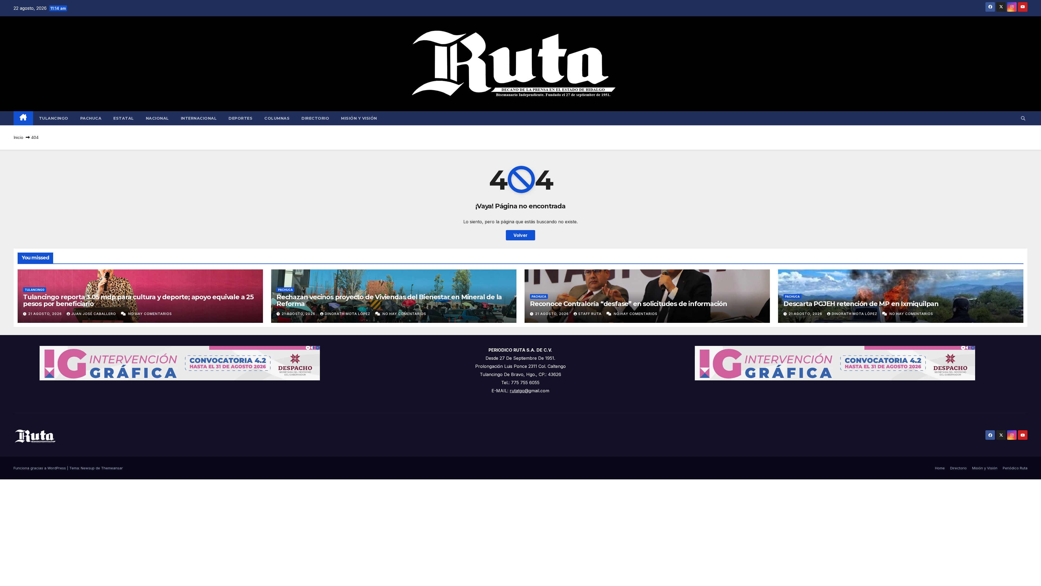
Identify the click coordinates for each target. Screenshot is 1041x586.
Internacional (199, 118)
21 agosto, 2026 (45, 314)
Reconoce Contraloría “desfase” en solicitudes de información (628, 304)
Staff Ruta (590, 314)
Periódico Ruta (1015, 468)
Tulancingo (53, 118)
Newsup (88, 468)
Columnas (277, 118)
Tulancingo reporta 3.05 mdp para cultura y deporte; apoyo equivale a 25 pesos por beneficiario (138, 300)
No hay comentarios (150, 314)
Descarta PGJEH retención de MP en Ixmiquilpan (861, 304)
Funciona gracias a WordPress (40, 468)
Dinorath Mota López (348, 314)
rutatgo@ (519, 390)
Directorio (315, 118)
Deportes (240, 118)
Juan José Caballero (94, 314)
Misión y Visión (359, 118)
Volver (520, 235)
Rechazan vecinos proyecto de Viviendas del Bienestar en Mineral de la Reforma (389, 300)
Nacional (157, 118)
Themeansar (112, 468)
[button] (1023, 118)
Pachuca (91, 118)
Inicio (18, 137)
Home (940, 468)
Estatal (123, 118)
